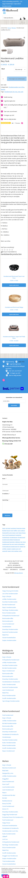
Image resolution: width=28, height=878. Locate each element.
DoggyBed (5, 779)
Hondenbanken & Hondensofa (11, 682)
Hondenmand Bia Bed (8, 795)
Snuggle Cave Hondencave (10, 856)
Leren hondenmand (8, 690)
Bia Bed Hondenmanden (9, 668)
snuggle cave (14, 549)
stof (19, 549)
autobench (14, 528)
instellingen (23, 872)
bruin (11, 530)
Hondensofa (16, 539)
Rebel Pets (5, 693)
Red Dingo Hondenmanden (10, 610)
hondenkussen (14, 537)
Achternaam (5, 490)
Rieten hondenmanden (9, 745)
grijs (17, 533)
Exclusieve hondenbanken (9, 825)
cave (19, 530)
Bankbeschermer (7, 801)
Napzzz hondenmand (8, 671)
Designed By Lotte (7, 533)
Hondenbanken (6, 626)
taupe (9, 551)
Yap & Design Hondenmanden (11, 701)
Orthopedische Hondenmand (10, 615)
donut (14, 533)
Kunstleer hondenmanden (9, 602)
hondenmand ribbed (7, 539)
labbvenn (17, 542)
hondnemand (5, 542)
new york (20, 92)
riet (24, 546)
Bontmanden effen (7, 618)
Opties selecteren (14, 285)
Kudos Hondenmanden (9, 684)
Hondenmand (8, 92)
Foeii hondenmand (7, 715)
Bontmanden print (7, 621)
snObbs (4, 549)
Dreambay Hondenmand (9, 732)
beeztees (19, 528)
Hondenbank (11, 535)
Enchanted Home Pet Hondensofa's (12, 817)
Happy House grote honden (10, 591)
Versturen (7, 515)
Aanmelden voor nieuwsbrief (14, 397)
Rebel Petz (5, 635)
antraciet (8, 528)
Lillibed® (4, 836)
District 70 (5, 809)
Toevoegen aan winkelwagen (17, 79)
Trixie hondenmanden (8, 861)
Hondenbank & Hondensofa (10, 734)
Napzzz (4, 792)
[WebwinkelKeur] (3, 380)
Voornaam (5, 484)
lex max (15, 92)
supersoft (4, 551)
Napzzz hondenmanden (9, 607)
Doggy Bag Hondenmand (9, 814)
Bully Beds (5, 770)
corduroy (22, 530)
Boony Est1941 (6, 803)
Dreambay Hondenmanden (10, 629)
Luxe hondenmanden (8, 787)
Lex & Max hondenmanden (10, 593)
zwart (20, 551)
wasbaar (16, 551)
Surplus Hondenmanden (9, 640)
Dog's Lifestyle (6, 596)
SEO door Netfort (18, 573)
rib (18, 546)
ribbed (21, 546)
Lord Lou (5, 839)
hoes (3, 535)
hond (6, 535)
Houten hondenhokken (9, 637)
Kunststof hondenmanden (10, 632)
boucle (8, 530)
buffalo (15, 530)
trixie (12, 551)
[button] (24, 37)
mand (15, 544)
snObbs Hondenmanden (9, 599)
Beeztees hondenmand (9, 768)
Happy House (22, 533)
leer (21, 542)
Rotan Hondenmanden (9, 613)
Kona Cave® (5, 784)
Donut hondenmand (8, 781)
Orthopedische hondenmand (10, 546)
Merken (14, 28)
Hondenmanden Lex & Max (16, 87)
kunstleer (12, 542)
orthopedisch (21, 544)
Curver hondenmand (8, 624)
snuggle (9, 549)
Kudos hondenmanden (8, 834)
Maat (3, 69)
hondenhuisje (5, 537)
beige (23, 528)
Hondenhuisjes (6, 737)
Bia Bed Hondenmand (8, 604)
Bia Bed (4, 530)
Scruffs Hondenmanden (9, 698)
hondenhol (18, 535)
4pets (3, 528)
